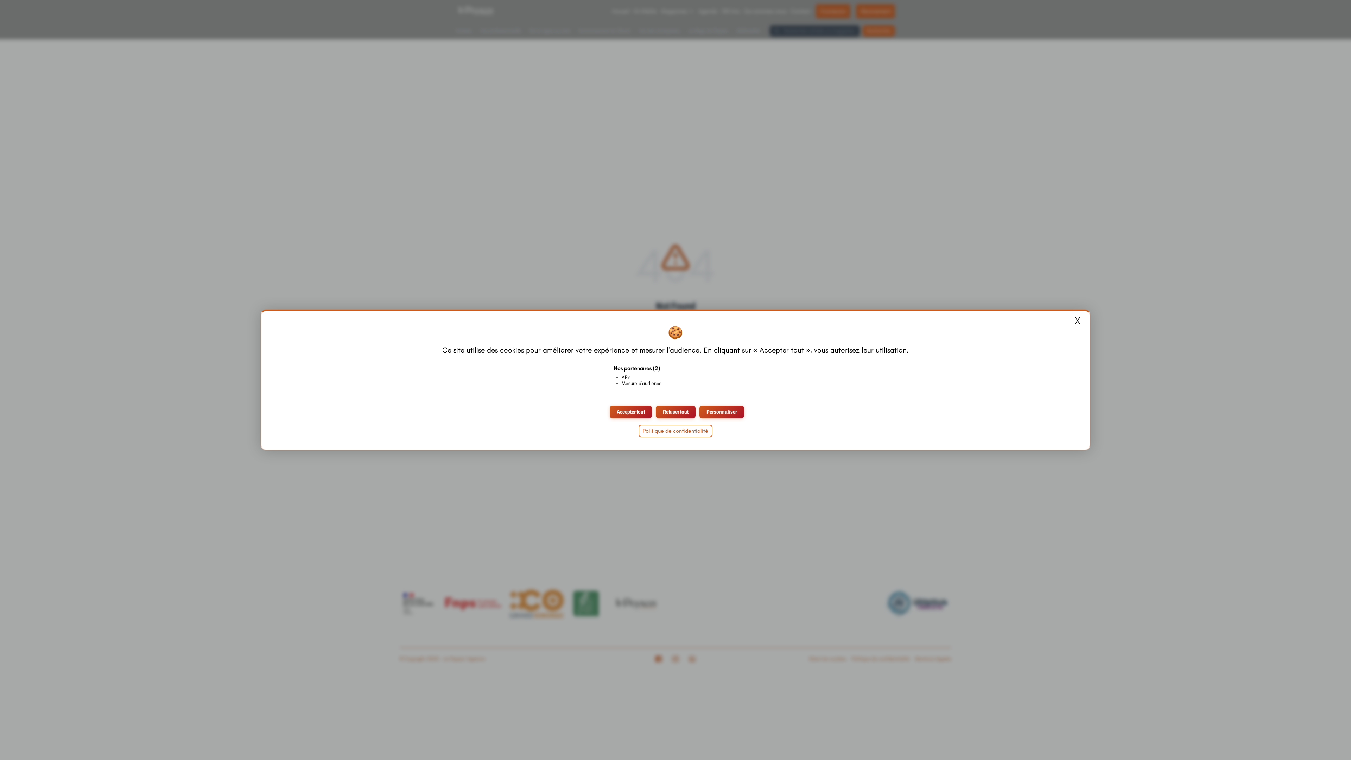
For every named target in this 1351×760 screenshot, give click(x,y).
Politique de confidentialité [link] (675, 431)
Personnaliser (721, 412)
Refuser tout (676, 412)
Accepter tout (631, 412)
